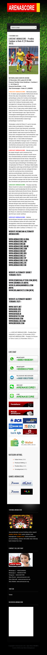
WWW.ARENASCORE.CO (17, 255)
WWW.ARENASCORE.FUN (17, 265)
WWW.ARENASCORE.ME (17, 243)
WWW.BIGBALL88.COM (17, 320)
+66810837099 (19, 575)
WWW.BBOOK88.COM (16, 323)
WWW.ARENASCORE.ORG (18, 253)
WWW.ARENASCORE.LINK (18, 241)
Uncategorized (19, 469)
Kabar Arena (18, 459)
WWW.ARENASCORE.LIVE (17, 262)
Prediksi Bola (19, 466)
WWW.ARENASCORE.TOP (17, 257)
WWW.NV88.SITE (15, 311)
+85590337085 (21, 573)
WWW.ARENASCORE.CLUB (18, 260)
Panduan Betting (20, 463)
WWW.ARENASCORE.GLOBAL (19, 239)
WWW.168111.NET (15, 306)
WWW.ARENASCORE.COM (18, 248)
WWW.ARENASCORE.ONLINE (19, 246)
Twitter (11, 595)
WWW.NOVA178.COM (16, 316)
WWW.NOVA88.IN (15, 313)
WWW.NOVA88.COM (16, 318)
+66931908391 (21, 570)
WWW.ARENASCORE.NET (17, 251)
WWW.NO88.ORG (15, 309)
